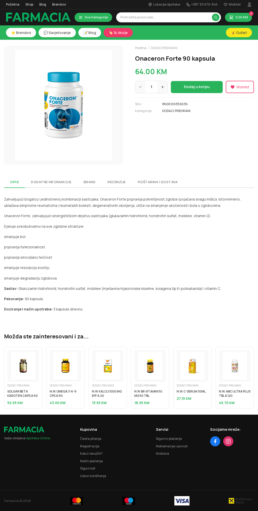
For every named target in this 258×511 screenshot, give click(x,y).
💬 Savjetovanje (57, 32)
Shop (29, 4)
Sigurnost (87, 468)
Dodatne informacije (51, 182)
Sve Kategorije (96, 17)
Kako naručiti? (91, 453)
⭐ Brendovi (21, 32)
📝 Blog (89, 32)
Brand (90, 182)
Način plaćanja (91, 461)
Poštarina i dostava (158, 182)
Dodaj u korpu (197, 86)
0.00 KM (244, 16)
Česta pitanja (90, 438)
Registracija (89, 446)
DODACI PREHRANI (164, 48)
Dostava (162, 453)
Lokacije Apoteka (166, 4)
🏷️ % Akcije (118, 32)
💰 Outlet (239, 32)
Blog (42, 4)
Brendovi (59, 4)
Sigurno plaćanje (169, 438)
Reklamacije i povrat (172, 446)
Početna (12, 4)
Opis (14, 182)
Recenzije (117, 182)
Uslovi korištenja (93, 476)
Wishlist (235, 4)
